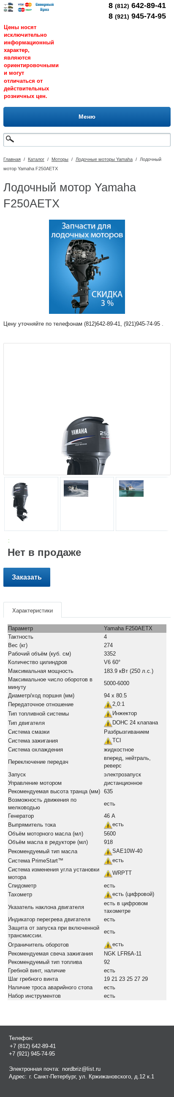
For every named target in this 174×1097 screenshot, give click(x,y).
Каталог (36, 159)
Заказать (27, 577)
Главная (12, 159)
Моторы (60, 159)
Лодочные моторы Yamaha (104, 159)
